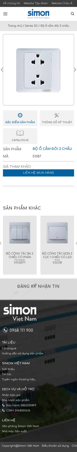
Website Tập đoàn (36, 3)
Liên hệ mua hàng (38, 172)
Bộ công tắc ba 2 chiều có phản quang (19, 257)
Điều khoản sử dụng (55, 445)
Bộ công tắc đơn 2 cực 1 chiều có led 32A (57, 257)
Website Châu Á (62, 3)
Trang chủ (15, 25)
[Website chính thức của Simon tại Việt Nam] (38, 14)
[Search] (72, 14)
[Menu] (5, 14)
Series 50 (31, 25)
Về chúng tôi (11, 3)
